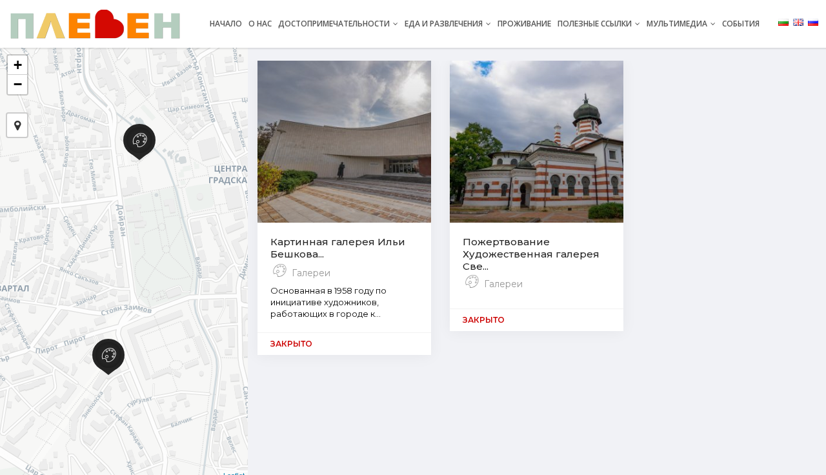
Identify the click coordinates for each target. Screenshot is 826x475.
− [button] (18, 84)
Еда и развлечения (445, 23)
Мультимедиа (678, 23)
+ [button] (18, 65)
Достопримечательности (335, 23)
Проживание (524, 23)
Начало (226, 23)
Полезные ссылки (596, 23)
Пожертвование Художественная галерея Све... (531, 254)
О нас (260, 23)
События (741, 23)
